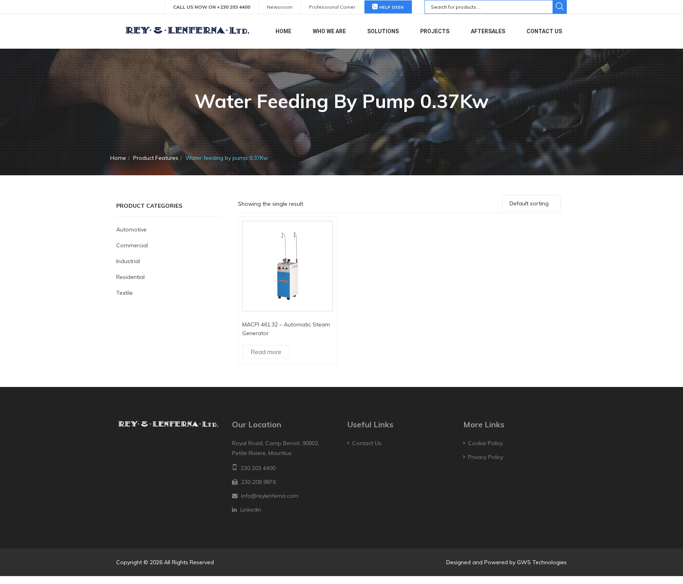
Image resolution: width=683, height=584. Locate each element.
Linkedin (250, 509)
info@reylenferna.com (269, 495)
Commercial (132, 245)
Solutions (383, 31)
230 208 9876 (258, 481)
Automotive (131, 229)
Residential (130, 277)
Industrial (128, 261)
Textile (124, 292)
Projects (434, 31)
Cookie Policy (485, 443)
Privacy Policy (485, 457)
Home (283, 31)
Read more (266, 352)
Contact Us (544, 31)
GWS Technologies (542, 562)
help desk (391, 7)
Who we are (329, 31)
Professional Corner (332, 7)
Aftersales (488, 31)
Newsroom (279, 7)
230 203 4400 (258, 468)
